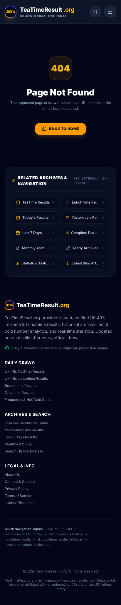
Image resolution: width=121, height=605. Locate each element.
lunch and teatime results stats (28, 545)
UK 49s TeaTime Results (25, 371)
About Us (12, 474)
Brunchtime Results (20, 385)
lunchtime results (18, 539)
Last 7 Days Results (21, 437)
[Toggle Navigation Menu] (110, 12)
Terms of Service (18, 495)
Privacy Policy (16, 488)
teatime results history (66, 534)
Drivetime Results (19, 392)
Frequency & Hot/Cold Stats (28, 399)
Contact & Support (20, 481)
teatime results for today (23, 534)
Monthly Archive (18, 444)
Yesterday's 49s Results (24, 430)
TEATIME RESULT (59, 529)
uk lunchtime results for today (60, 539)
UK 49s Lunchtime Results (26, 378)
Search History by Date (24, 451)
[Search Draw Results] (95, 11)
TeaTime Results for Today (26, 423)
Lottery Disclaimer (20, 502)
